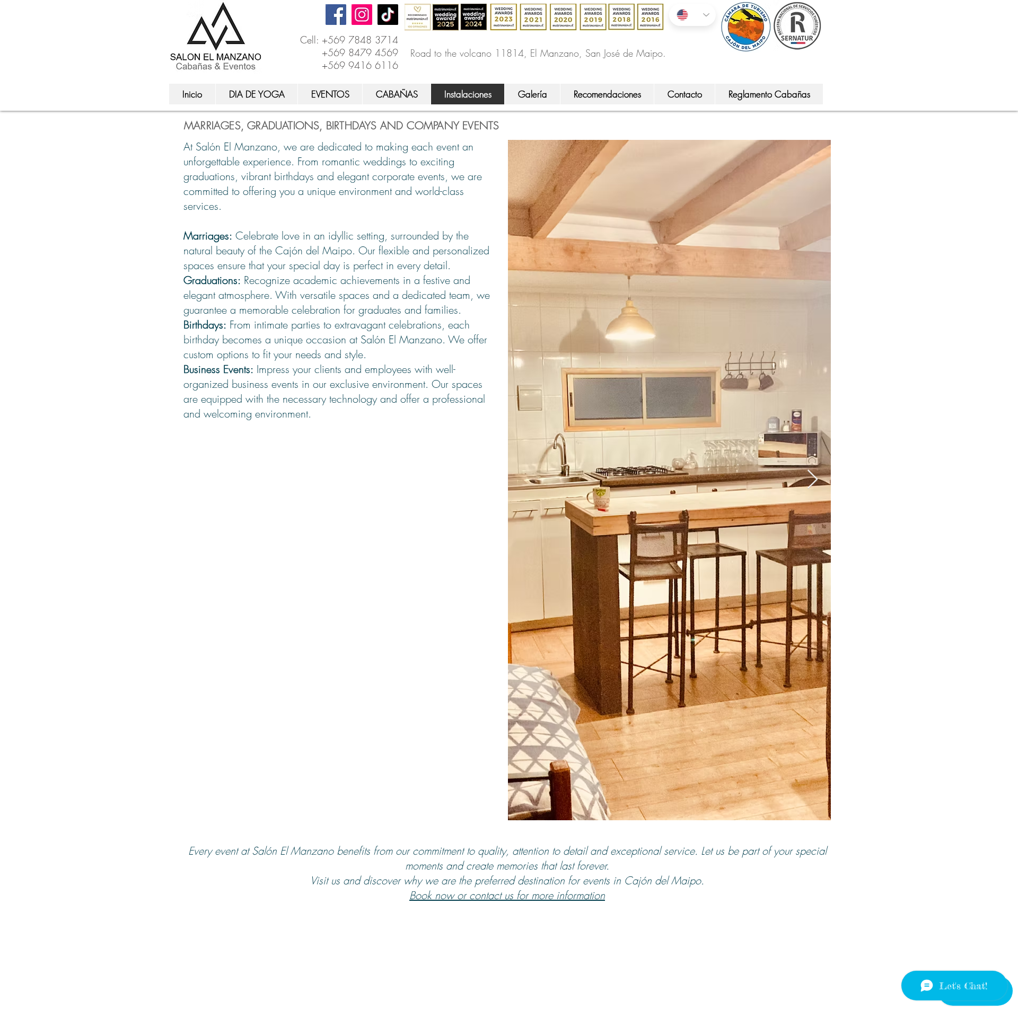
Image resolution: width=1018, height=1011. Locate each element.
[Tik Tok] (388, 14)
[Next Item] (812, 479)
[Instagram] (362, 14)
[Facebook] (336, 14)
